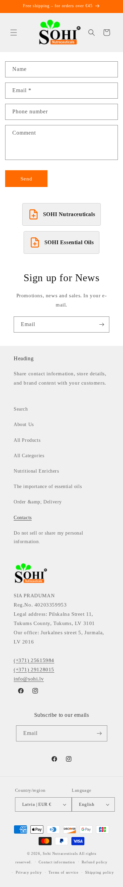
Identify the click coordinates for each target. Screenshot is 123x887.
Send (26, 179)
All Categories (29, 455)
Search (21, 409)
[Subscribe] (101, 324)
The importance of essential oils (48, 486)
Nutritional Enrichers (36, 471)
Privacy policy (29, 872)
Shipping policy (99, 872)
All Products (27, 440)
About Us (24, 424)
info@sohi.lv (29, 679)
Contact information (57, 862)
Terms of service (63, 872)
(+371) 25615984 (34, 660)
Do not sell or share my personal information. (48, 537)
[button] (13, 32)
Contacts (23, 517)
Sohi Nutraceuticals (60, 853)
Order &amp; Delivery (38, 501)
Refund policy (94, 862)
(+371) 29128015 (34, 669)
